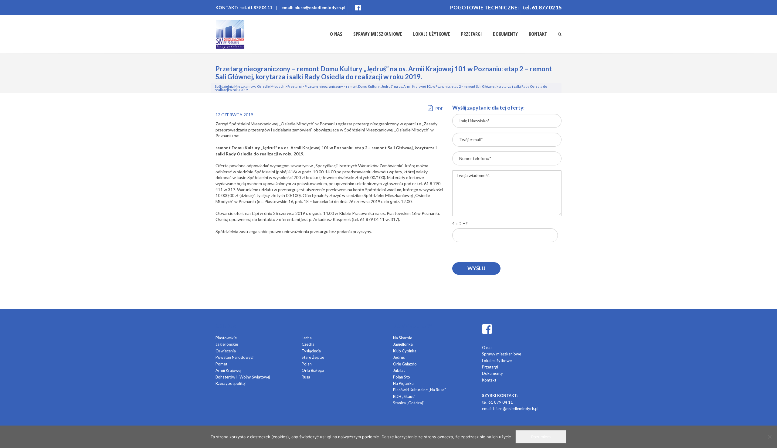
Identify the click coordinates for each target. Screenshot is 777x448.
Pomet (221, 363)
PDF (438, 108)
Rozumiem (541, 436)
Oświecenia (225, 350)
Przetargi (471, 34)
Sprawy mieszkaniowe (377, 34)
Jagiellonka (403, 344)
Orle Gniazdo (405, 363)
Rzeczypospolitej (230, 383)
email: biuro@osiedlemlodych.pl (313, 7)
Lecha (307, 337)
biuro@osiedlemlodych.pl (515, 408)
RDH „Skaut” (404, 396)
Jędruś (399, 357)
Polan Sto (401, 377)
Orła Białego (313, 370)
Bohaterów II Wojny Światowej (242, 377)
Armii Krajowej (228, 370)
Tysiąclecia (311, 350)
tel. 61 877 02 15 (542, 7)
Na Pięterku (403, 383)
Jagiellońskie (226, 344)
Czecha (308, 344)
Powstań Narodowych (235, 357)
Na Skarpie (402, 337)
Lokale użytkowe (431, 34)
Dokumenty (505, 34)
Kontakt (538, 34)
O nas (336, 34)
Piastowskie (226, 337)
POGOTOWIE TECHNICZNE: (484, 7)
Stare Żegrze (313, 357)
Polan (307, 363)
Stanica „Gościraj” (408, 402)
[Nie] (769, 437)
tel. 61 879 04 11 (497, 402)
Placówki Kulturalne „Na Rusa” (419, 389)
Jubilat (399, 370)
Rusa (306, 377)
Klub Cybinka (404, 350)
